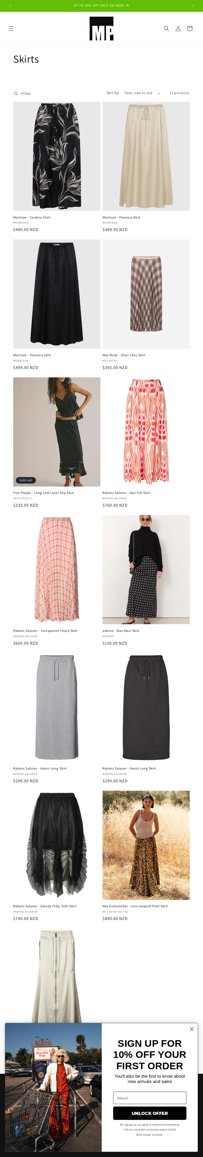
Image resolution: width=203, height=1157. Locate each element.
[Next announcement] (193, 6)
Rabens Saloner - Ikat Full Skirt (126, 493)
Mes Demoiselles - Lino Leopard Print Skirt (135, 906)
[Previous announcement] (10, 6)
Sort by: (113, 92)
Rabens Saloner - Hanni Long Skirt (40, 768)
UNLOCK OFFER (150, 1113)
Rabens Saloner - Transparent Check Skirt (45, 631)
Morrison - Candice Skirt (31, 217)
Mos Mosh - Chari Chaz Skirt (124, 355)
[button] (11, 28)
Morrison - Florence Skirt (121, 217)
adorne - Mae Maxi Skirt (121, 631)
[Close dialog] (191, 1029)
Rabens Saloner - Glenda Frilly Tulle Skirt (44, 906)
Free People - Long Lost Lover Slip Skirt (43, 493)
